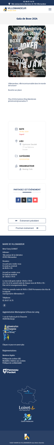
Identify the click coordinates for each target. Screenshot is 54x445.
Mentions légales (9, 355)
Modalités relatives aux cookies (14, 361)
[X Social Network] (23, 200)
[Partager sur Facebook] (18, 200)
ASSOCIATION (24, 159)
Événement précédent (29, 221)
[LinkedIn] (29, 200)
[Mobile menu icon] (49, 9)
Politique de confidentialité (12, 363)
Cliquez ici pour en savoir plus (13, 345)
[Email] (35, 200)
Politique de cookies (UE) (12, 359)
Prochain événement (25, 228)
